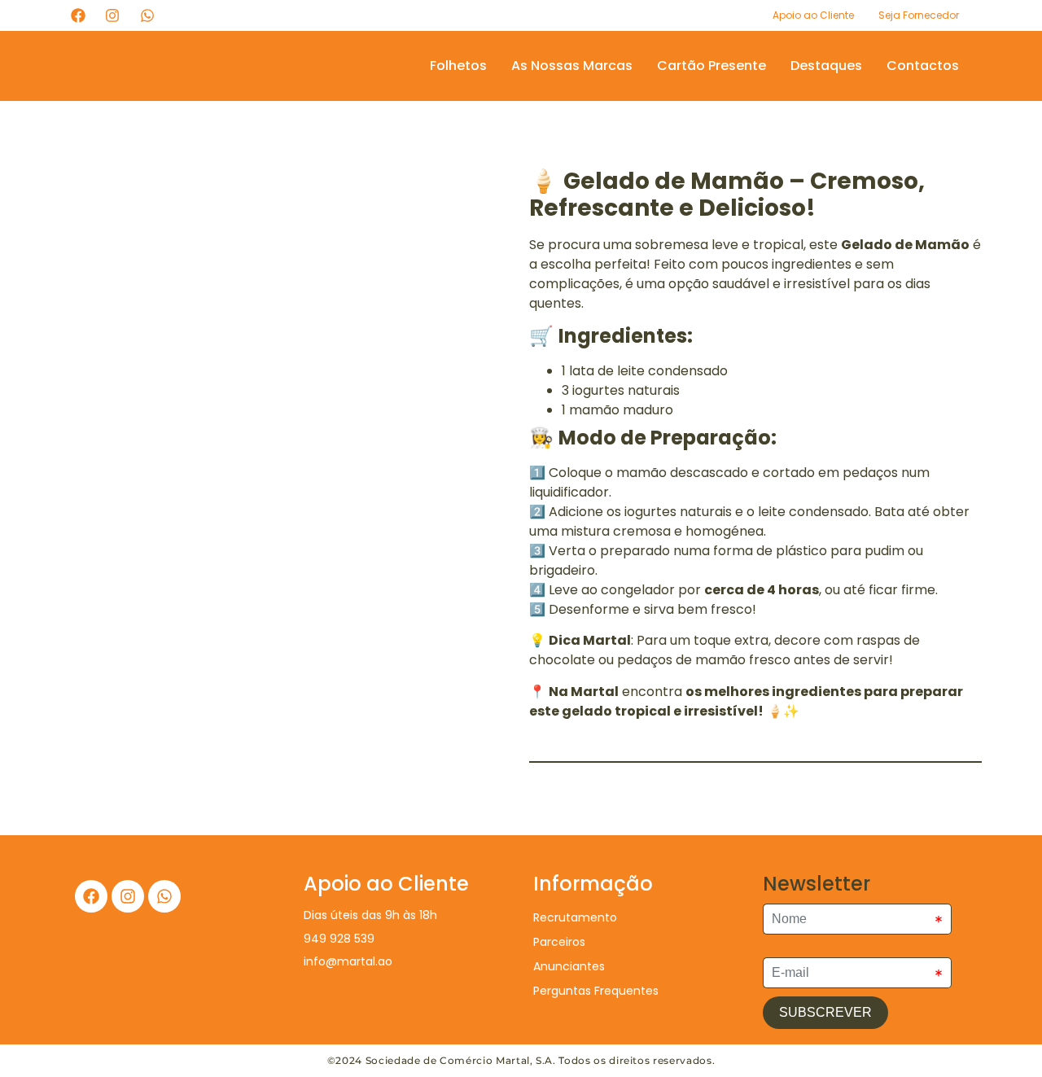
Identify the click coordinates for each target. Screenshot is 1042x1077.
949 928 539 (339, 938)
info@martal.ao (348, 961)
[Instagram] (128, 896)
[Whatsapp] (164, 896)
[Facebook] (91, 896)
